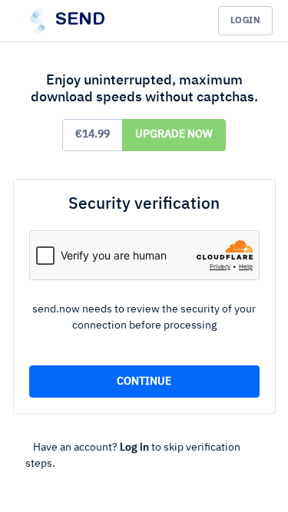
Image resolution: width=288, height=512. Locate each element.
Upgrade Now (174, 134)
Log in (134, 447)
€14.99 (92, 134)
